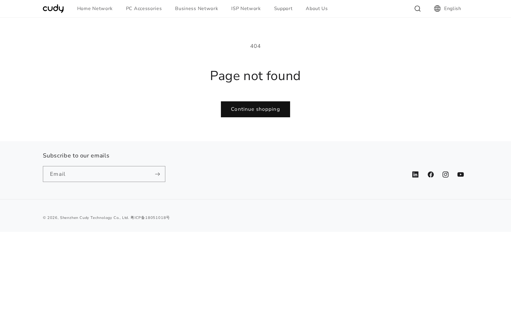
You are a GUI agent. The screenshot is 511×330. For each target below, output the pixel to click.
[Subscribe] (157, 174)
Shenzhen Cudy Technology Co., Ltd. (94, 217)
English (452, 8)
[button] (97, 8)
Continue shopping (255, 109)
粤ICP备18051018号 (150, 217)
